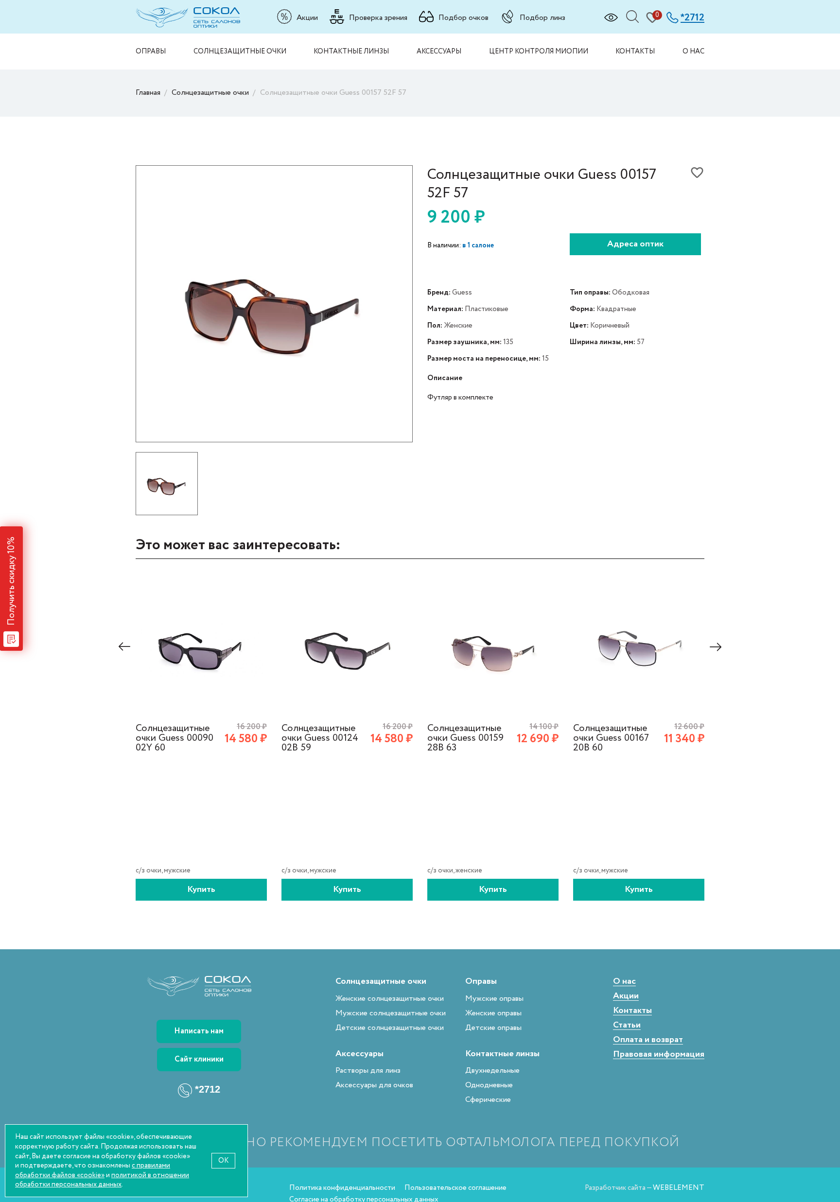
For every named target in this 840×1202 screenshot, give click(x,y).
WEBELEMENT (678, 1188)
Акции (307, 17)
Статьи (627, 1025)
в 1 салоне (478, 245)
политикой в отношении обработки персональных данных (102, 1179)
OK (223, 1160)
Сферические (488, 1099)
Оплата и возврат (648, 1040)
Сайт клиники (199, 1059)
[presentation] (124, 647)
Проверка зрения (378, 17)
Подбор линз (542, 17)
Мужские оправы (494, 998)
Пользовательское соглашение (455, 1188)
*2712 (207, 1089)
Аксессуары (439, 51)
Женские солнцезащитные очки (389, 998)
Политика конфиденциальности (342, 1188)
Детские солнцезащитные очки (389, 1027)
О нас (693, 51)
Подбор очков (463, 17)
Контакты (635, 51)
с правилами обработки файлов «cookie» (92, 1170)
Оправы (151, 51)
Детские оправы (493, 1027)
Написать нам (199, 1031)
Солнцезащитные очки (239, 51)
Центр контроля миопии (538, 51)
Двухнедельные (492, 1070)
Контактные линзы (351, 51)
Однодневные (489, 1085)
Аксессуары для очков (374, 1085)
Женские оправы (493, 1013)
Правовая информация (658, 1054)
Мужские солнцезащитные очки (390, 1013)
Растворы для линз (368, 1070)
